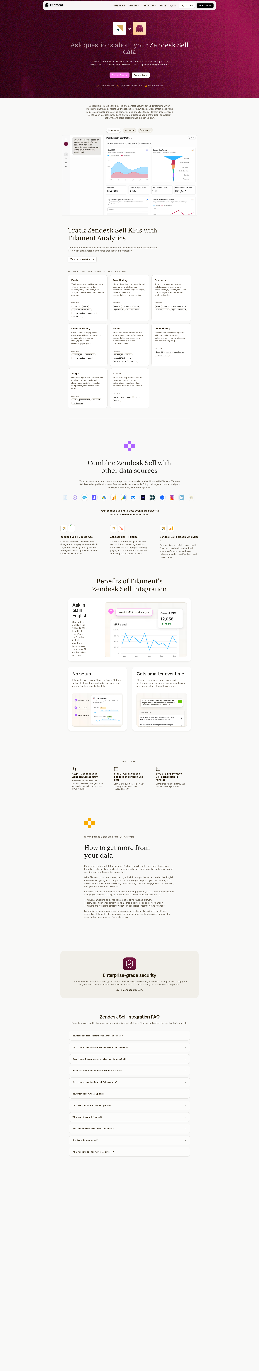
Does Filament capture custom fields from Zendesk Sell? (99, 1059)
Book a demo (205, 5)
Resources (149, 5)
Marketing (147, 130)
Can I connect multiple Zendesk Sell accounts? (94, 1082)
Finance (131, 130)
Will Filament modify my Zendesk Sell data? (93, 1128)
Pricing (163, 5)
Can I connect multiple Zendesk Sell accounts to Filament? (100, 1047)
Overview (115, 130)
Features (133, 5)
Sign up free (187, 5)
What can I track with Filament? (87, 1117)
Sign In (172, 5)
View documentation (80, 259)
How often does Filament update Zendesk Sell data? (97, 1070)
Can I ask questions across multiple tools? (92, 1105)
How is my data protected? (85, 1140)
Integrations (119, 5)
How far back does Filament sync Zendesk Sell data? (97, 1036)
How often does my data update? (88, 1094)
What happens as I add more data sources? (93, 1152)
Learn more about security (129, 990)
